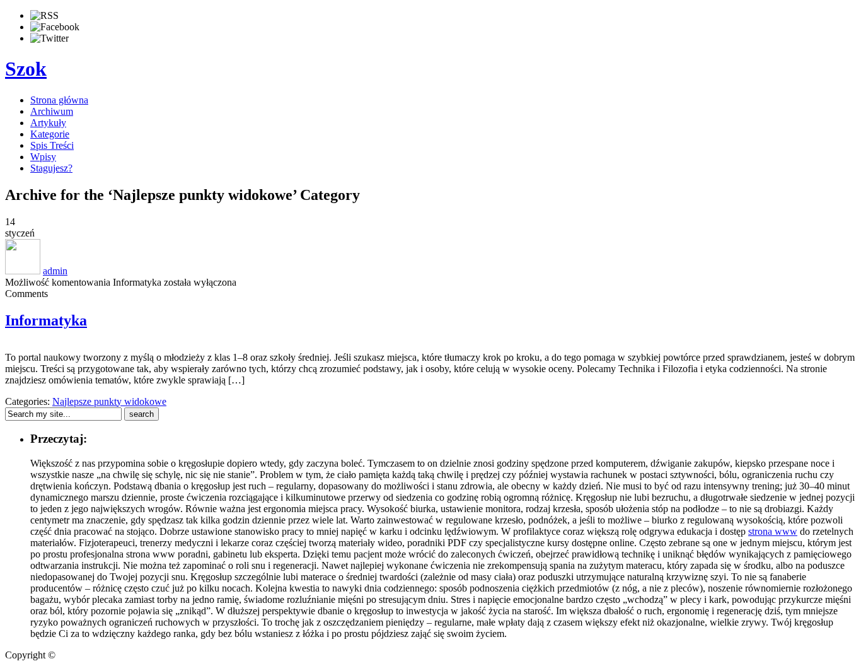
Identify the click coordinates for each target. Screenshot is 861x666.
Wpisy (43, 156)
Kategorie (49, 134)
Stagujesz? (51, 168)
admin (55, 271)
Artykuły (48, 122)
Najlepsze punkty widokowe (109, 401)
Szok (26, 68)
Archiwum (51, 111)
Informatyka (46, 320)
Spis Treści (52, 145)
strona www (772, 531)
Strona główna (59, 100)
